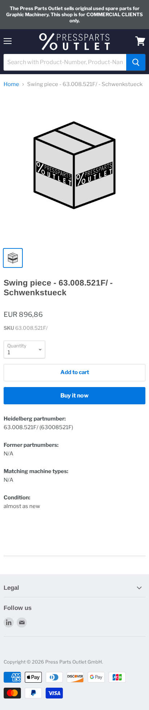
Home (11, 84)
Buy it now (74, 395)
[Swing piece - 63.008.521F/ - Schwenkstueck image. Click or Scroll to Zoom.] (74, 169)
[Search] (135, 62)
